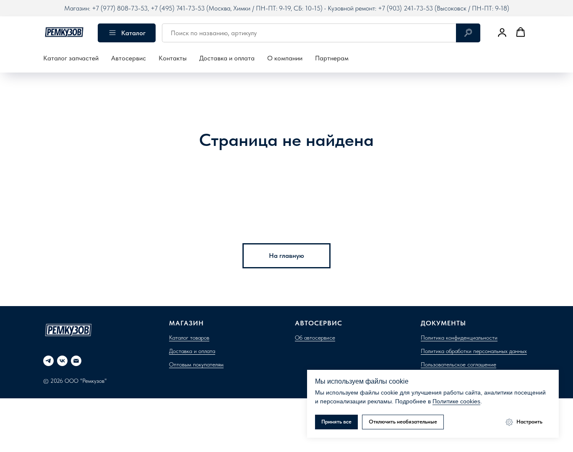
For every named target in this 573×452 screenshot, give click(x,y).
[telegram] (48, 361)
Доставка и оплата (227, 58)
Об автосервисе (315, 337)
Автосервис (128, 58)
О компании (284, 58)
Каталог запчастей (71, 58)
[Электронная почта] (76, 361)
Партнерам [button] (332, 58)
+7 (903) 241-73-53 (405, 8)
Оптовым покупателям (196, 364)
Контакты (173, 58)
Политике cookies (456, 401)
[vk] (62, 361)
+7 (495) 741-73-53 (178, 8)
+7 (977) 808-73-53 (120, 8)
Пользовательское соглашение (458, 364)
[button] (502, 32)
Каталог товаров (189, 337)
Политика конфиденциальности (459, 337)
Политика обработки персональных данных (474, 351)
